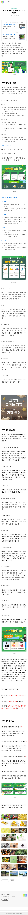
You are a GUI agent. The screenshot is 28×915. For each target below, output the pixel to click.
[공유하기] (6, 881)
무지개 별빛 (7, 1)
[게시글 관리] (7, 881)
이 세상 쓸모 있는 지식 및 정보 (8, 896)
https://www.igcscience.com (9, 32)
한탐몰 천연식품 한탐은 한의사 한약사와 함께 (9, 24)
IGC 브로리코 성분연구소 (9, 35)
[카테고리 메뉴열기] (25, 2)
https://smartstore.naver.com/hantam (11, 22)
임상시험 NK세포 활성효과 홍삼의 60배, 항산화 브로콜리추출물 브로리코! (9, 37)
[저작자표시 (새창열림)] (16, 880)
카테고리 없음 (14, 8)
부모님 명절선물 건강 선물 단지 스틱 (9, 27)
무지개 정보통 (5, 894)
